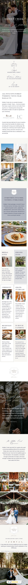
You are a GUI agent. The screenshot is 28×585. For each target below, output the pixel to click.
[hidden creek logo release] (14, 526)
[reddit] (19, 541)
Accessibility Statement (23, 551)
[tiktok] (8, 541)
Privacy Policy (17, 551)
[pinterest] (16, 541)
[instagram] (11, 541)
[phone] (21, 541)
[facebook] (6, 541)
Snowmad (12, 551)
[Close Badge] (21, 580)
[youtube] (14, 541)
